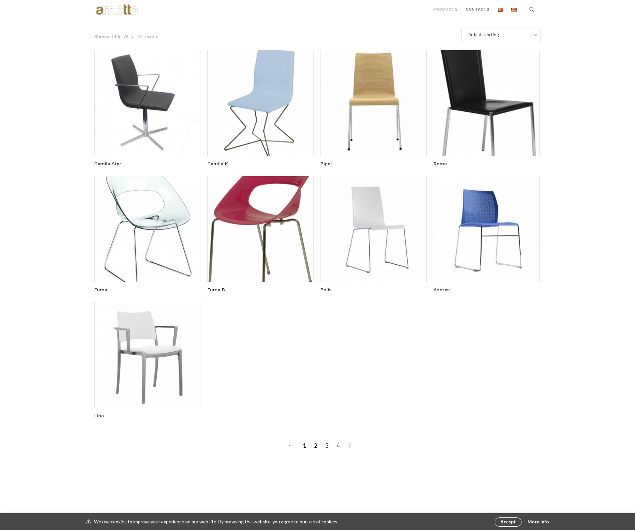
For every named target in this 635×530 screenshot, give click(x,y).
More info (538, 521)
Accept (508, 521)
